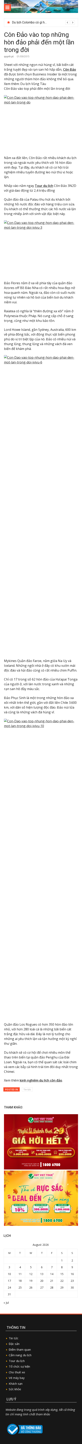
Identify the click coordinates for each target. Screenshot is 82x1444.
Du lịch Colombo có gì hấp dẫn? (34, 22)
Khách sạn (15, 1383)
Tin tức (27, 1089)
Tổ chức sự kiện (19, 1366)
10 (9, 1274)
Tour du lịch (17, 1361)
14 (51, 1274)
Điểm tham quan (20, 1349)
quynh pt (9, 56)
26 (30, 1287)
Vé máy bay (17, 1378)
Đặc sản (14, 1344)
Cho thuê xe (17, 1372)
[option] (43, 22)
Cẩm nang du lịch (20, 1355)
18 (20, 1281)
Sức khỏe (15, 1389)
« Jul (6, 1302)
